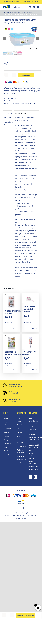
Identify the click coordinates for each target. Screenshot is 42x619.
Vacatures (20, 463)
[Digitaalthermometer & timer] (11, 300)
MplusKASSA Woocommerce (15, 515)
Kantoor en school (8, 448)
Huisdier (7, 436)
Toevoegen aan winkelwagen (26, 74)
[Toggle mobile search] (34, 7)
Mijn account (19, 419)
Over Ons (20, 425)
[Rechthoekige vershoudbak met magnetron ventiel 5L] (21, 38)
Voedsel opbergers (31, 103)
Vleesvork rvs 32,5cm (30, 353)
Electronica (7, 444)
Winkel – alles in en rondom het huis (20, 12)
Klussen (6, 432)
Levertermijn (21, 446)
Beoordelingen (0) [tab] (8, 123)
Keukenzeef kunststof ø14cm (29, 309)
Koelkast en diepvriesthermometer (15, 353)
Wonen (6, 418)
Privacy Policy (26, 513)
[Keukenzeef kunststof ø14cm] (30, 298)
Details (16, 329)
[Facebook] (30, 477)
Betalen (19, 432)
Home (5, 12)
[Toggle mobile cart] (30, 7)
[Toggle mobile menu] (38, 7)
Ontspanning (8, 440)
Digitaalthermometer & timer (14, 312)
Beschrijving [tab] (8, 113)
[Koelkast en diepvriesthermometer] (11, 341)
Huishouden (8, 429)
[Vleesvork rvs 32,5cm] (30, 341)
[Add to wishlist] (6, 29)
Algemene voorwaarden (21, 457)
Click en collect (19, 437)
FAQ (18, 429)
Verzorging (7, 454)
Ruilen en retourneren (21, 451)
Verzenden (20, 442)
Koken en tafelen (18, 103)
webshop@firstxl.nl (35, 437)
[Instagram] (35, 477)
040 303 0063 (34, 440)
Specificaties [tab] (8, 117)
